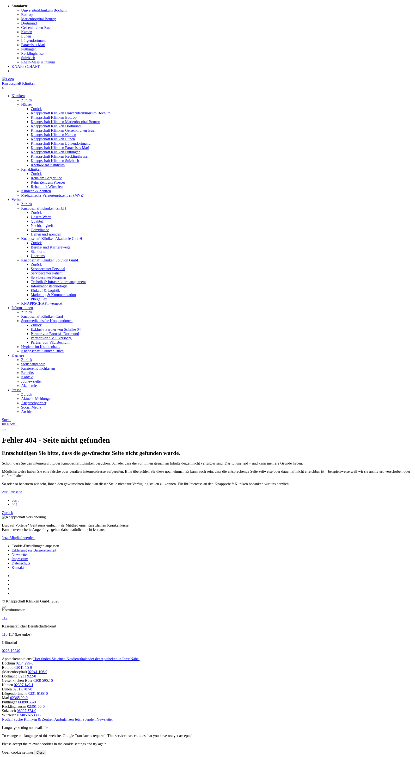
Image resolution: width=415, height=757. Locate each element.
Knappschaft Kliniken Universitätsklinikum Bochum (70, 113)
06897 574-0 (26, 711)
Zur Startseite (12, 492)
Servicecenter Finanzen (48, 277)
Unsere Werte (41, 217)
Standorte (38, 251)
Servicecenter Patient (46, 273)
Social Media (31, 407)
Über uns (38, 256)
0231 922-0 (27, 676)
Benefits (27, 373)
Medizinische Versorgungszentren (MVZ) (52, 195)
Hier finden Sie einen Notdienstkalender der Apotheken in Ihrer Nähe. (86, 659)
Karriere (18, 355)
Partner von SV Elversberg (51, 338)
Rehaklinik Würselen (47, 187)
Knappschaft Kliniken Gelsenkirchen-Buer (63, 130)
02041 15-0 (23, 667)
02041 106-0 (37, 672)
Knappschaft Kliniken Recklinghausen (60, 156)
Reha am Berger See (46, 178)
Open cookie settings (18, 752)
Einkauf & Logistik (45, 290)
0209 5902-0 (43, 680)
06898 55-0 (27, 702)
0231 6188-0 (38, 693)
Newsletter (20, 554)
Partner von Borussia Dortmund (55, 334)
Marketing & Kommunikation (53, 295)
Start (15, 500)
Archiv (26, 412)
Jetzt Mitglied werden (18, 538)
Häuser (26, 104)
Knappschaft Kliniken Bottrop (54, 117)
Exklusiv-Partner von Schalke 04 (56, 329)
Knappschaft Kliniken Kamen (53, 135)
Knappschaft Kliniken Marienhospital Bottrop (65, 122)
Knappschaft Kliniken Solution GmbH (50, 260)
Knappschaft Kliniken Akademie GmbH (51, 238)
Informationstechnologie (49, 286)
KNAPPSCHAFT (26, 66)
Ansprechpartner (33, 403)
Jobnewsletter (31, 381)
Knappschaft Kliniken (18, 83)
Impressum (20, 559)
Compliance (40, 230)
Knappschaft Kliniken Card (42, 316)
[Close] (4, 607)
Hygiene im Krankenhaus (40, 347)
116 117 (8, 634)
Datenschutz (21, 563)
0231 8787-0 (22, 689)
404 (14, 505)
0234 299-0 (24, 663)
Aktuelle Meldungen (36, 399)
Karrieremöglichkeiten (38, 368)
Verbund (18, 200)
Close (40, 752)
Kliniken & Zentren (36, 191)
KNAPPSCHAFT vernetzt (41, 303)
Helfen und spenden (46, 234)
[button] (7, 719)
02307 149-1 (23, 685)
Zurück (26, 100)
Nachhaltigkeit (42, 225)
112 (4, 618)
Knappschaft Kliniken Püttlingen (55, 152)
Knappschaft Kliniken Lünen (53, 139)
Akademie (29, 386)
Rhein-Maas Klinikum (48, 165)
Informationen (22, 308)
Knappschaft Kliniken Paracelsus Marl (60, 148)
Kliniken (18, 96)
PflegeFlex (39, 299)
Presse (16, 390)
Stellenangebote (33, 364)
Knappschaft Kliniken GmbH (43, 208)
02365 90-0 (19, 698)
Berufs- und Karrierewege (50, 247)
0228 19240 (11, 651)
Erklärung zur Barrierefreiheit (34, 550)
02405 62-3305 (29, 715)
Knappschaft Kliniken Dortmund (56, 126)
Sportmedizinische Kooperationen (47, 321)
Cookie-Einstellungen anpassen (35, 546)
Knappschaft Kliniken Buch (42, 351)
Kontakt (27, 377)
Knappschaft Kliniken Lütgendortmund (61, 143)
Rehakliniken (31, 169)
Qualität (37, 221)
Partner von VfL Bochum (50, 342)
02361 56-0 (36, 706)
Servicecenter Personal (48, 269)
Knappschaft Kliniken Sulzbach (55, 161)
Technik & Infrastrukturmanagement (58, 282)
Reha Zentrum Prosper (48, 182)
